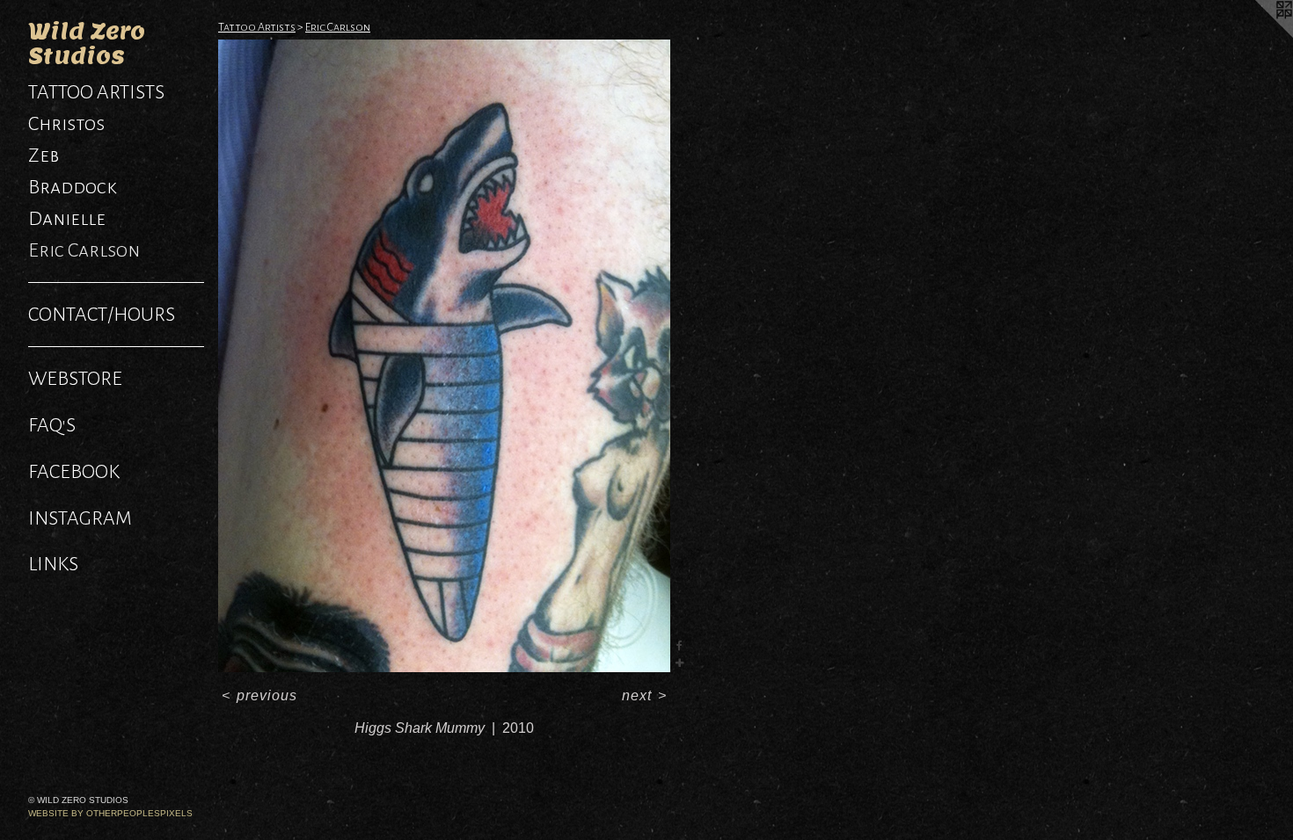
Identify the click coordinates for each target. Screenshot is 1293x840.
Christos (66, 123)
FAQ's (52, 425)
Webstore (75, 378)
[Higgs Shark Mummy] (444, 356)
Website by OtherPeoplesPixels (110, 813)
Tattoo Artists (96, 92)
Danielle (67, 218)
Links (53, 564)
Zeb (43, 155)
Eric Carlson (84, 250)
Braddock (72, 187)
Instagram (80, 518)
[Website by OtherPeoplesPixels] (1258, 35)
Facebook (74, 471)
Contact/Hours (101, 314)
